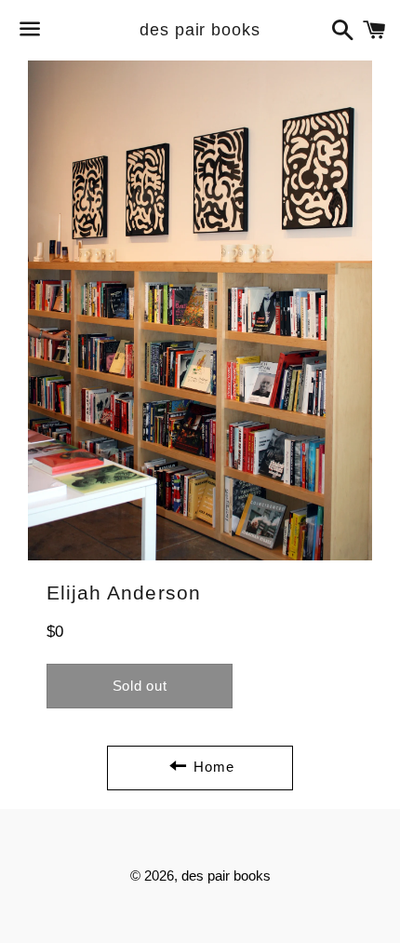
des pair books (200, 29)
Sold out (140, 686)
